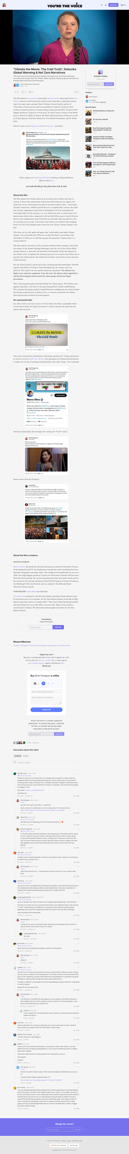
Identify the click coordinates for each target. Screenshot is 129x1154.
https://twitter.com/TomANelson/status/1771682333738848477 (41, 1080)
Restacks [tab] (26, 756)
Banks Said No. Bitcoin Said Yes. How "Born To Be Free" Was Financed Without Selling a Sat (104, 146)
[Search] (102, 5)
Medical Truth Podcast (24, 1034)
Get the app (74, 1145)
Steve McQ (23, 817)
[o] (88, 112)
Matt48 (19, 1044)
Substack (55, 1150)
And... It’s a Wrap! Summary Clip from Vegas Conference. (104, 172)
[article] (100, 113)
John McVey (21, 1087)
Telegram (33, 126)
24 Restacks (35, 743)
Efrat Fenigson (24, 84)
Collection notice (77, 1140)
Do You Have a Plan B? (100, 119)
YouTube (33, 645)
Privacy (64, 1140)
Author (23, 802)
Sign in (123, 5)
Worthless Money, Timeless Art (103, 111)
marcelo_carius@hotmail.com (34, 790)
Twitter (50, 126)
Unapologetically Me (24, 897)
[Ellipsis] (78, 773)
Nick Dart (20, 852)
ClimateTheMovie (43, 177)
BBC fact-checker (37, 359)
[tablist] (21, 756)
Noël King (20, 881)
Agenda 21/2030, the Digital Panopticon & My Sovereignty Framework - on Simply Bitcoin (103, 138)
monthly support (38, 663)
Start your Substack (59, 1145)
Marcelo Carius (22, 773)
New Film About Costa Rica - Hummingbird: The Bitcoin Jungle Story (102, 129)
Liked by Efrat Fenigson (25, 775)
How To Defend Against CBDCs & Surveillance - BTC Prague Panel (104, 164)
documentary (32, 98)
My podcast (52, 645)
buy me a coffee (45, 660)
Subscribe (113, 5)
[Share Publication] (106, 5)
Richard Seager (25, 829)
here (52, 180)
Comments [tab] (17, 756)
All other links (64, 645)
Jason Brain (21, 943)
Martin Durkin (53, 98)
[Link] (10, 195)
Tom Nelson (35, 84)
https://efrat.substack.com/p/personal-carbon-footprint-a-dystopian (42, 810)
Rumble (41, 126)
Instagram (42, 645)
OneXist (20, 967)
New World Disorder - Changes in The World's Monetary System (104, 155)
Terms (69, 1140)
